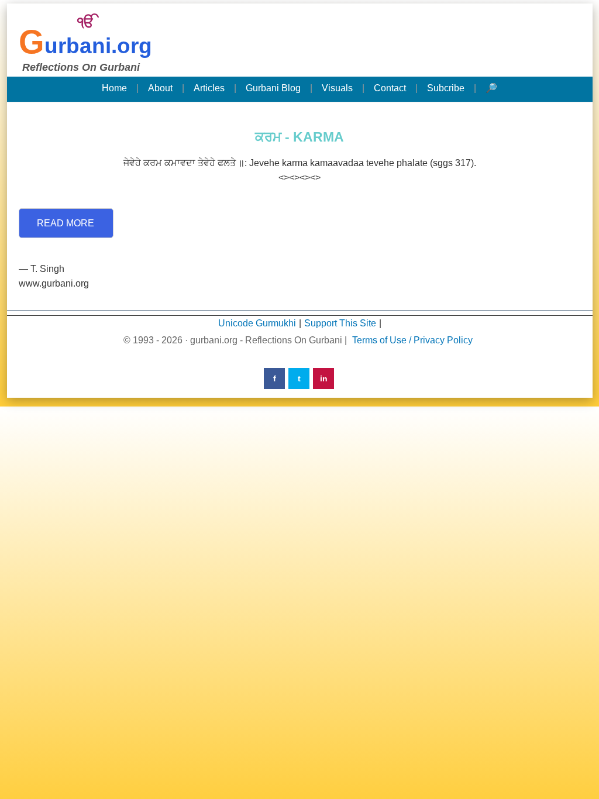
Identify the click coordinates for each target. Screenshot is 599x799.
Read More (65, 223)
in (324, 378)
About (160, 88)
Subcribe (445, 88)
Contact (390, 88)
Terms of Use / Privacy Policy (412, 340)
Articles (209, 88)
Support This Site (340, 323)
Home (114, 88)
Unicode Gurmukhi (257, 323)
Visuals (337, 88)
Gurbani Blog (273, 88)
